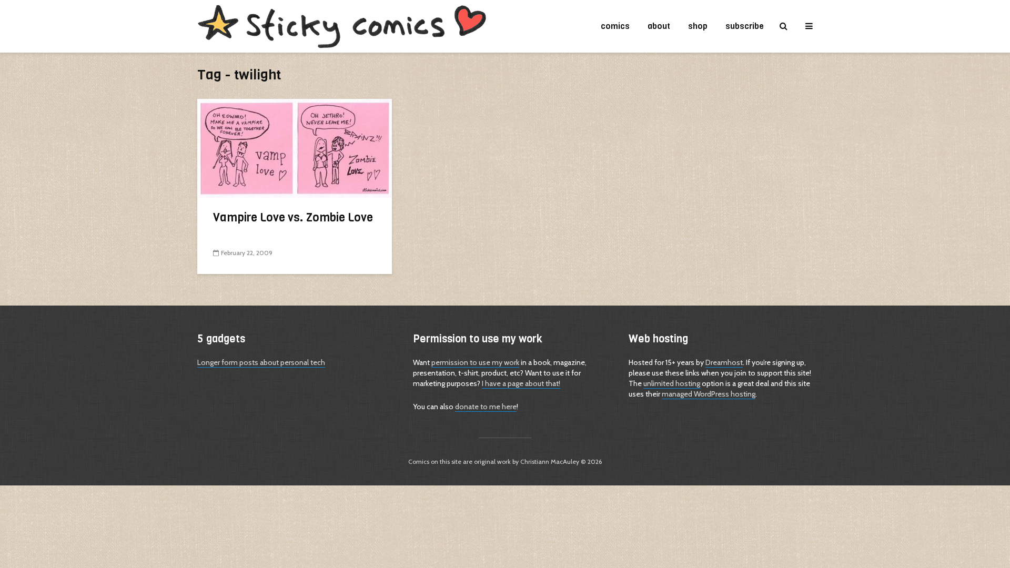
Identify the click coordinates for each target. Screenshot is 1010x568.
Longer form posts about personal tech (261, 362)
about (659, 26)
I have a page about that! (521, 383)
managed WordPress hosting (708, 394)
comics (615, 26)
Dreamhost (724, 362)
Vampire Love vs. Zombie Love (293, 217)
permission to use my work (475, 362)
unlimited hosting (671, 383)
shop (698, 26)
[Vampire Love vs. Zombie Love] (294, 148)
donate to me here (486, 406)
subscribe (744, 26)
